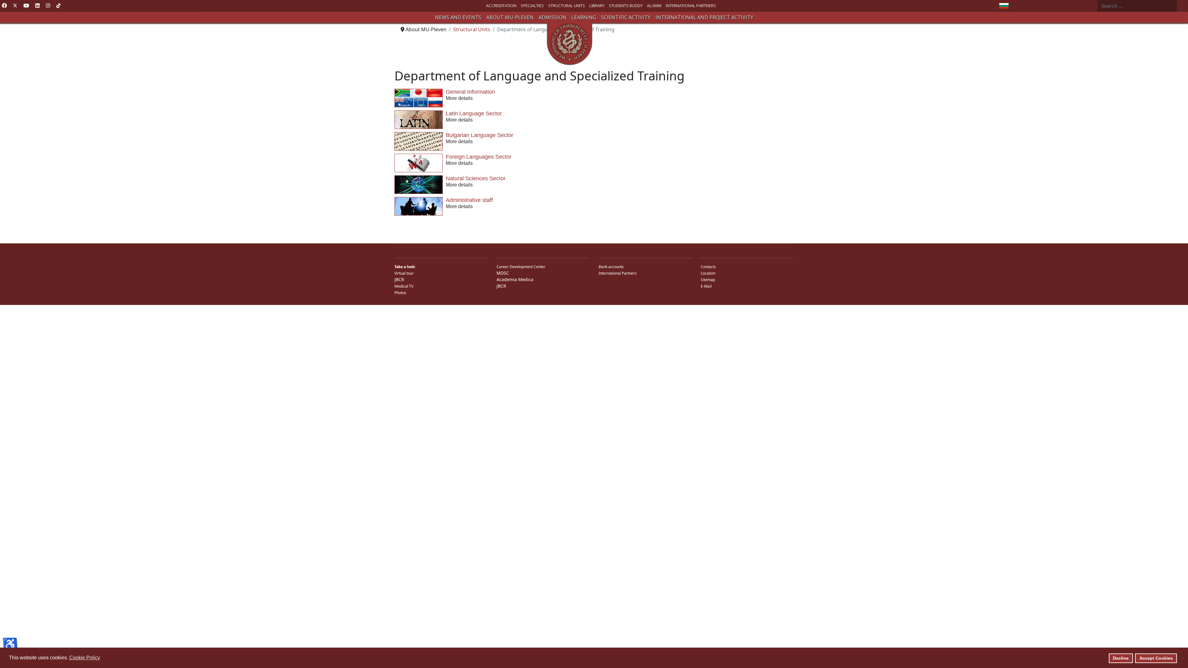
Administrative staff (469, 200)
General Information (470, 92)
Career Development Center (521, 266)
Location (708, 273)
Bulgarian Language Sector (479, 135)
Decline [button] (1121, 658)
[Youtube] (26, 5)
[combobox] (1137, 6)
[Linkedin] (37, 5)
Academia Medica (515, 279)
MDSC (503, 273)
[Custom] (58, 5)
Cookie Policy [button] (84, 657)
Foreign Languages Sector (478, 157)
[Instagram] (48, 5)
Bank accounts (611, 266)
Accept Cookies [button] (1156, 658)
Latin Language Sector (474, 113)
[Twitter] (15, 5)
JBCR (399, 279)
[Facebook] (4, 5)
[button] (458, 17)
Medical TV (403, 286)
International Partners (618, 273)
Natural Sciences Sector (476, 178)
